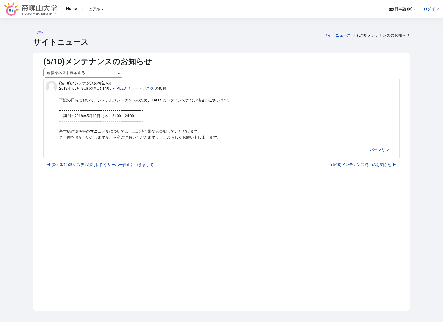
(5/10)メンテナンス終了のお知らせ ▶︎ (363, 164)
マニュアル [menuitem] (90, 9)
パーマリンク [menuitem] (381, 150)
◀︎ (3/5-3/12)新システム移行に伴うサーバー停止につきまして (100, 164)
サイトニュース (337, 35)
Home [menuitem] (71, 8)
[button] (402, 9)
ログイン (431, 9)
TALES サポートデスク (134, 88)
